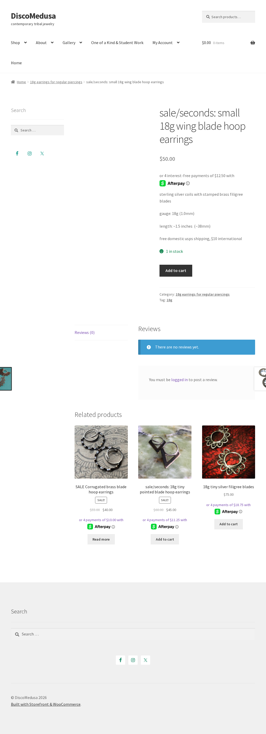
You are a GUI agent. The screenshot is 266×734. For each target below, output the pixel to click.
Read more (101, 539)
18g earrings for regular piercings (56, 82)
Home (16, 62)
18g (169, 300)
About (41, 42)
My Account (162, 42)
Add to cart (175, 270)
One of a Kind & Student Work (117, 42)
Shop (15, 42)
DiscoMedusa (33, 16)
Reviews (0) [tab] (85, 332)
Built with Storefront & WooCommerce (46, 704)
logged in (179, 379)
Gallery (69, 42)
